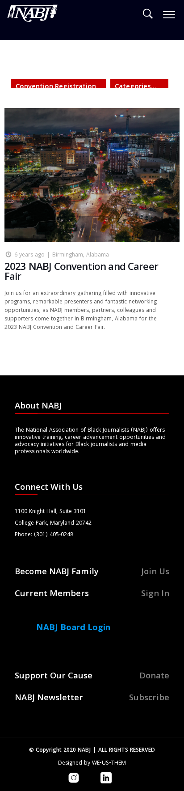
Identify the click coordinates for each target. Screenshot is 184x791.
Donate (154, 676)
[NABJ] (33, 15)
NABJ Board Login (73, 628)
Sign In (155, 594)
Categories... (135, 87)
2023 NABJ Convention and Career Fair (81, 272)
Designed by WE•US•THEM (92, 763)
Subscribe (149, 698)
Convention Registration (56, 87)
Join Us (155, 572)
